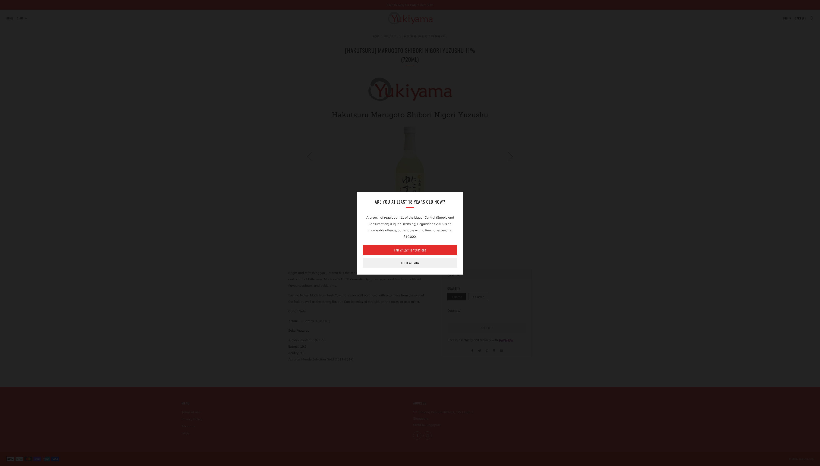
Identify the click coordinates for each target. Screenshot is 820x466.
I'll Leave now (410, 263)
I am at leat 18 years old (410, 250)
